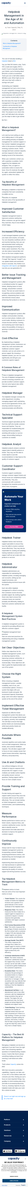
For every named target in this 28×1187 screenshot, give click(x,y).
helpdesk (5, 61)
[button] (25, 1159)
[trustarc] (23, 1185)
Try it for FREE (14, 527)
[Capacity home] (6, 3)
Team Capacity (12, 27)
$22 (14, 61)
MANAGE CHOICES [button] (14, 1176)
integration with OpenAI (9, 266)
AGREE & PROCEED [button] (14, 1180)
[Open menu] (24, 3)
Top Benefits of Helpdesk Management (10, 47)
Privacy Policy (4, 1185)
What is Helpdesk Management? (12, 43)
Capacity (13, 1064)
